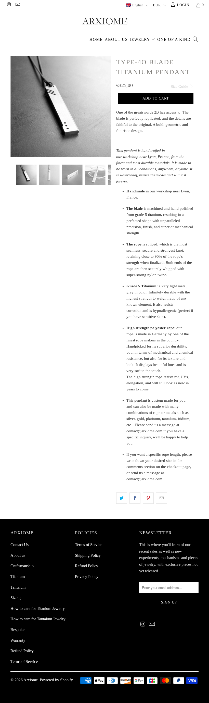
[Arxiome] (104, 20)
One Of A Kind (174, 39)
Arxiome (30, 680)
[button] (137, 5)
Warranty (17, 640)
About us (116, 39)
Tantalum (17, 587)
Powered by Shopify (56, 680)
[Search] (195, 39)
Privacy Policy (86, 576)
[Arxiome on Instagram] (8, 5)
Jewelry (140, 39)
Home (96, 39)
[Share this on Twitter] (121, 498)
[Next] (105, 106)
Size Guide (180, 86)
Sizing (15, 598)
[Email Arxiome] (17, 5)
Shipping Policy (88, 555)
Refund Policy (22, 651)
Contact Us (19, 544)
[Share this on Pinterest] (148, 498)
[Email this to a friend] (161, 498)
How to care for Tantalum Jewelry (38, 619)
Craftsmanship (22, 566)
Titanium (17, 576)
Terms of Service (24, 661)
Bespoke (17, 629)
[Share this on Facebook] (134, 498)
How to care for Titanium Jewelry (37, 608)
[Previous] (15, 106)
